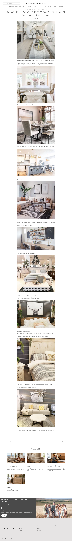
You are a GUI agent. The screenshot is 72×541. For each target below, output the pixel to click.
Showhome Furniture (35, 222)
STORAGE (49, 6)
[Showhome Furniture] (36, 3)
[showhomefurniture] (1, 528)
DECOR (55, 6)
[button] (66, 3)
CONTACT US (60, 6)
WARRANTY (21, 530)
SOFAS (24, 6)
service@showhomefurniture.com (6, 526)
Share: (8, 435)
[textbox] (36, 179)
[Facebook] (10, 435)
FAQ (19, 525)
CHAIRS (40, 6)
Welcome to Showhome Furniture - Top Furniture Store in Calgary (36, 9)
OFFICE (45, 6)
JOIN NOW (4, 515)
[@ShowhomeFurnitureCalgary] (10, 528)
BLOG (38, 525)
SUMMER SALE (11, 6)
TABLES (35, 6)
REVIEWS (38, 528)
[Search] (4, 3)
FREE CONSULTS (18, 6)
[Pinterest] (12, 435)
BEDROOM (29, 6)
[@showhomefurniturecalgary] (13, 528)
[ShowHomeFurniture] (4, 528)
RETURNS (20, 528)
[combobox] (3, 508)
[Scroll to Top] (70, 535)
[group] (36, 164)
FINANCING (39, 530)
